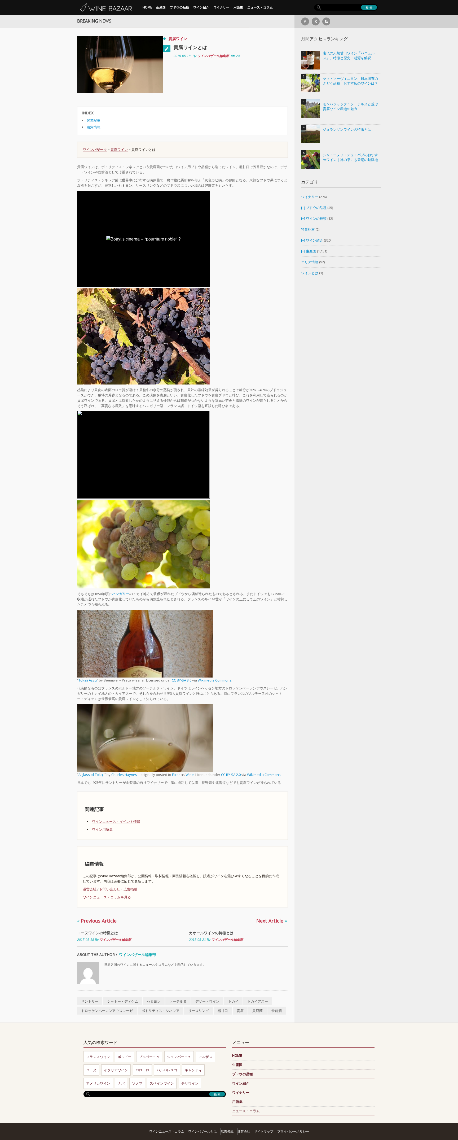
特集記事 (308, 229)
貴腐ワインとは (190, 47)
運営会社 (89, 889)
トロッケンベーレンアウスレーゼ (107, 1010)
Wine (190, 774)
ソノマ (137, 1083)
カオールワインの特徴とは (211, 932)
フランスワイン (98, 1056)
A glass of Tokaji (91, 774)
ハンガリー (120, 593)
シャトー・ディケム (122, 1001)
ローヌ (91, 1070)
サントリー (89, 1001)
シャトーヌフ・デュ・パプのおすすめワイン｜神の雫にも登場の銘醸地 (350, 157)
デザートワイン (207, 1001)
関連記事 (93, 120)
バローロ (142, 1070)
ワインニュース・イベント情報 (116, 821)
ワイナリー (221, 7)
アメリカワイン (98, 1083)
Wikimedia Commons (214, 680)
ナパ (121, 1083)
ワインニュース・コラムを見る (107, 897)
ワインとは (309, 272)
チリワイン (190, 1083)
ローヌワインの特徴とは (97, 932)
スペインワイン (162, 1083)
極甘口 (223, 1010)
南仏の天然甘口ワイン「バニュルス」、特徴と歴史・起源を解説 (349, 55)
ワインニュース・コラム (166, 1131)
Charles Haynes (124, 774)
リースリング (198, 1010)
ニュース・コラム (260, 7)
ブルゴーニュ (149, 1056)
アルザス (205, 1056)
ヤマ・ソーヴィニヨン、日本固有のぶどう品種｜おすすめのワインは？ (350, 81)
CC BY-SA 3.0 (181, 680)
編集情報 (93, 127)
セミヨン (154, 1001)
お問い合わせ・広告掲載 (118, 889)
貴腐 (240, 1010)
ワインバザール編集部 (213, 56)
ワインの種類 (316, 218)
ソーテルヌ (178, 1001)
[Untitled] (143, 544)
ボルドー (124, 1056)
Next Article (271, 920)
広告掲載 (227, 1131)
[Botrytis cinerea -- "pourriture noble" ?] (143, 336)
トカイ (233, 1001)
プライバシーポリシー (293, 1131)
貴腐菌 (257, 1010)
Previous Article (97, 920)
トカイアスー (257, 1001)
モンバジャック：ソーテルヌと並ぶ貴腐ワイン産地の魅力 (350, 106)
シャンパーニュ (179, 1056)
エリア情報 (309, 262)
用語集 (238, 7)
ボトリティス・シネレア (160, 1010)
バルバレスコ (167, 1070)
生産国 (161, 7)
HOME (147, 7)
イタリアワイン (116, 1070)
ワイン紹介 (201, 7)
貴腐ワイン (178, 38)
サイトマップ (263, 1131)
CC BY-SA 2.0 (231, 774)
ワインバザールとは (202, 1131)
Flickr (176, 774)
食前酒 (276, 1010)
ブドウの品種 (179, 7)
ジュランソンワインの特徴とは (347, 129)
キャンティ (193, 1070)
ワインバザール (95, 149)
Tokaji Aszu (87, 680)
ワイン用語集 (102, 829)
